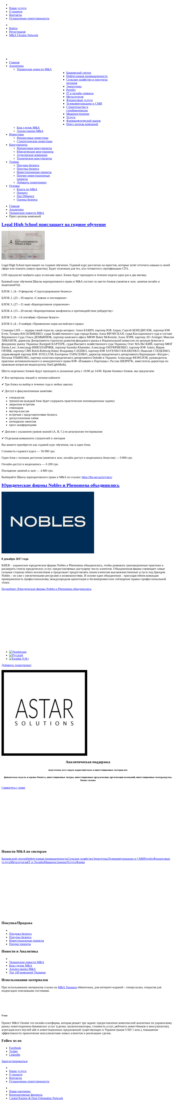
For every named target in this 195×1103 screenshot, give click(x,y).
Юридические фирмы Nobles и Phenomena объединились (61, 485)
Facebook (15, 1047)
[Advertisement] (88, 620)
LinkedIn (14, 1054)
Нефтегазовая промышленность (47, 858)
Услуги (71, 862)
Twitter (13, 1051)
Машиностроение (55, 862)
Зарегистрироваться (14, 1061)
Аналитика (16, 209)
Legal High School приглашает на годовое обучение (54, 224)
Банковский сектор (14, 858)
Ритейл (148, 858)
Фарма (80, 862)
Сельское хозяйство (80, 858)
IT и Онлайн (36, 862)
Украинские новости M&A (26, 213)
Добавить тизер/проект (16, 665)
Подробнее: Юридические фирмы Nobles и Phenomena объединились (46, 589)
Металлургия (19, 862)
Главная (14, 206)
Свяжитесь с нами (13, 787)
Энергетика (100, 858)
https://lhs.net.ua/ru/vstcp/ (97, 477)
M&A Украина (67, 987)
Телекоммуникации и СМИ (126, 858)
